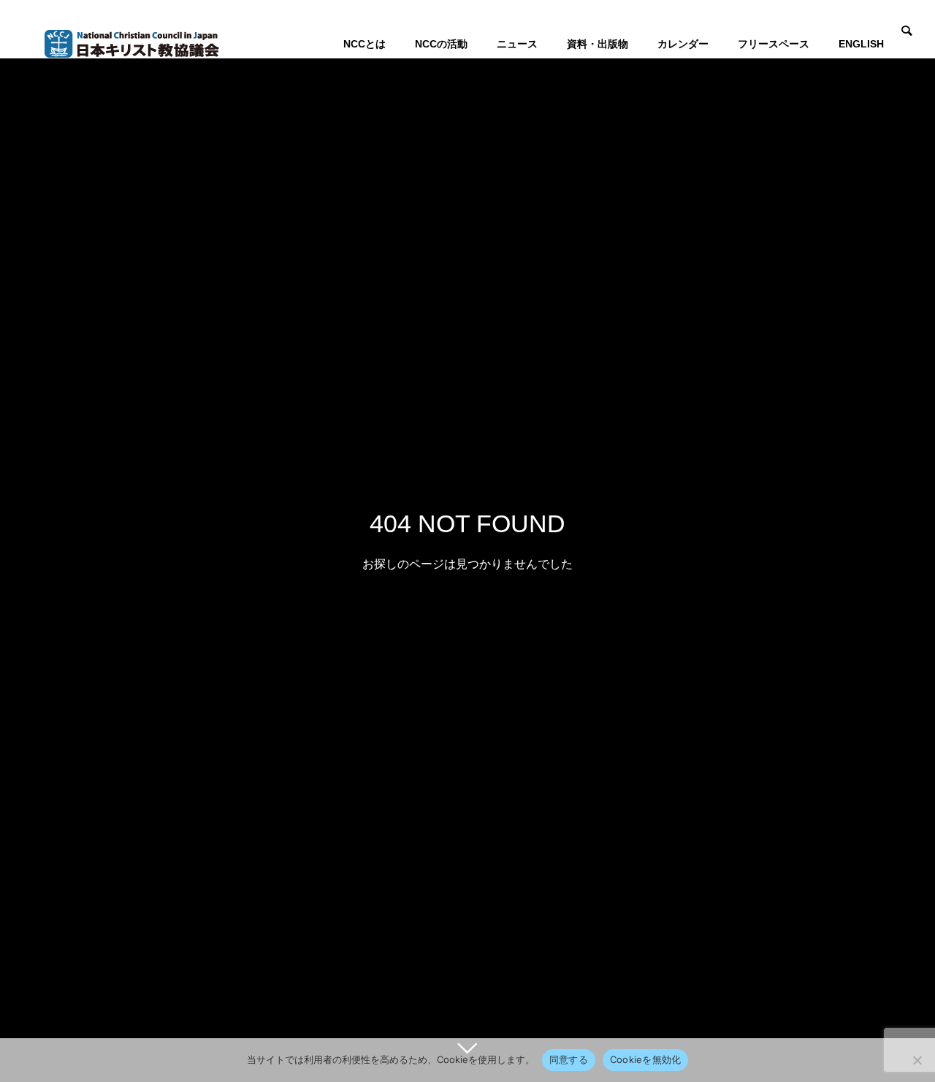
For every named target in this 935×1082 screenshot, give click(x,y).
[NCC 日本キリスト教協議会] (131, 44)
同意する (568, 1059)
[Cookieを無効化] (916, 1060)
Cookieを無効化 (646, 1059)
